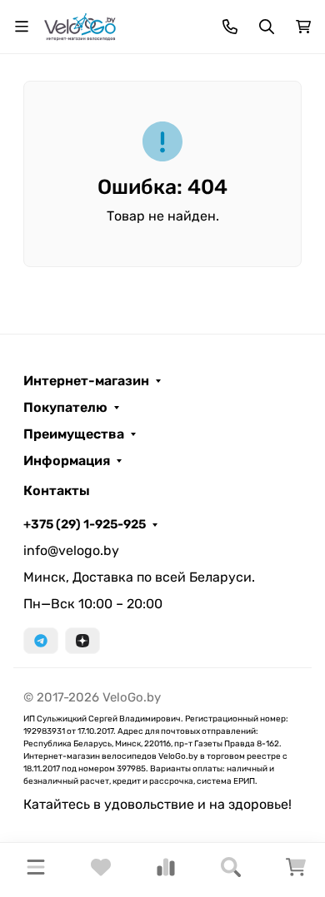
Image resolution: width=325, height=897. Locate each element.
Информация (66, 461)
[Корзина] (296, 872)
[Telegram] (40, 640)
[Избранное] (101, 872)
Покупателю (65, 407)
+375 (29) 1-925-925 (84, 524)
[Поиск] (231, 870)
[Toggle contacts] (230, 26)
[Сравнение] (166, 872)
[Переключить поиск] (267, 26)
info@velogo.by (71, 550)
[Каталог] (36, 870)
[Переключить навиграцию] (22, 26)
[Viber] (82, 640)
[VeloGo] (80, 25)
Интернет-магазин (86, 381)
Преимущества (73, 434)
